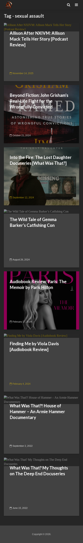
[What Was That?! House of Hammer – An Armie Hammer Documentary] (41, 399)
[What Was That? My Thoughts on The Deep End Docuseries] (41, 461)
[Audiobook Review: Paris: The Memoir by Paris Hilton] (41, 300)
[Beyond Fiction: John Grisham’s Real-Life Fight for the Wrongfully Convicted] (41, 113)
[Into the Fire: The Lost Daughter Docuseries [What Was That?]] (41, 176)
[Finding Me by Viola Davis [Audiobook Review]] (35, 335)
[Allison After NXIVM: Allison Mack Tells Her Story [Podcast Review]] (41, 27)
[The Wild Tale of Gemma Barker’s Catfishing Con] (36, 211)
